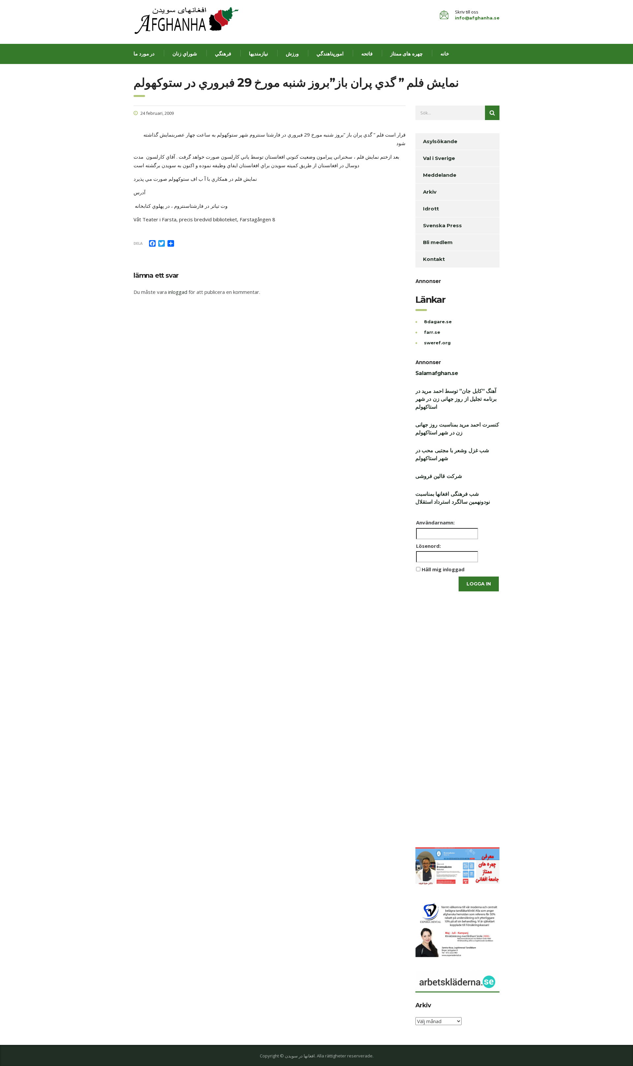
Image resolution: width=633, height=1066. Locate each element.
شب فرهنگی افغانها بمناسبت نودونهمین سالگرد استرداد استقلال (452, 498)
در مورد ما (144, 53)
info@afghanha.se (477, 17)
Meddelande (439, 175)
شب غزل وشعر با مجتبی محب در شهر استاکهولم (452, 454)
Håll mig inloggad (443, 569)
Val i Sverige (439, 158)
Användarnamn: (435, 522)
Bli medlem (438, 242)
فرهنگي (223, 53)
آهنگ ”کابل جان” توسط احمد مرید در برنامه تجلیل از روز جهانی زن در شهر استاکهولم (456, 399)
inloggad (177, 292)
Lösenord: (428, 546)
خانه (444, 53)
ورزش (292, 53)
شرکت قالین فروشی (438, 476)
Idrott (431, 208)
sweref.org (437, 342)
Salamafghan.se (436, 373)
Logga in (479, 584)
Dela (138, 243)
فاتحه (367, 53)
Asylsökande (440, 141)
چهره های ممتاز (406, 53)
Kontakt (434, 259)
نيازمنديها (258, 53)
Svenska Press (442, 225)
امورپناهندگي (330, 53)
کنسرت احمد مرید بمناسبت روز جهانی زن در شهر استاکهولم (457, 429)
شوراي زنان (184, 53)
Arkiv (430, 192)
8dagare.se (438, 321)
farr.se (432, 332)
